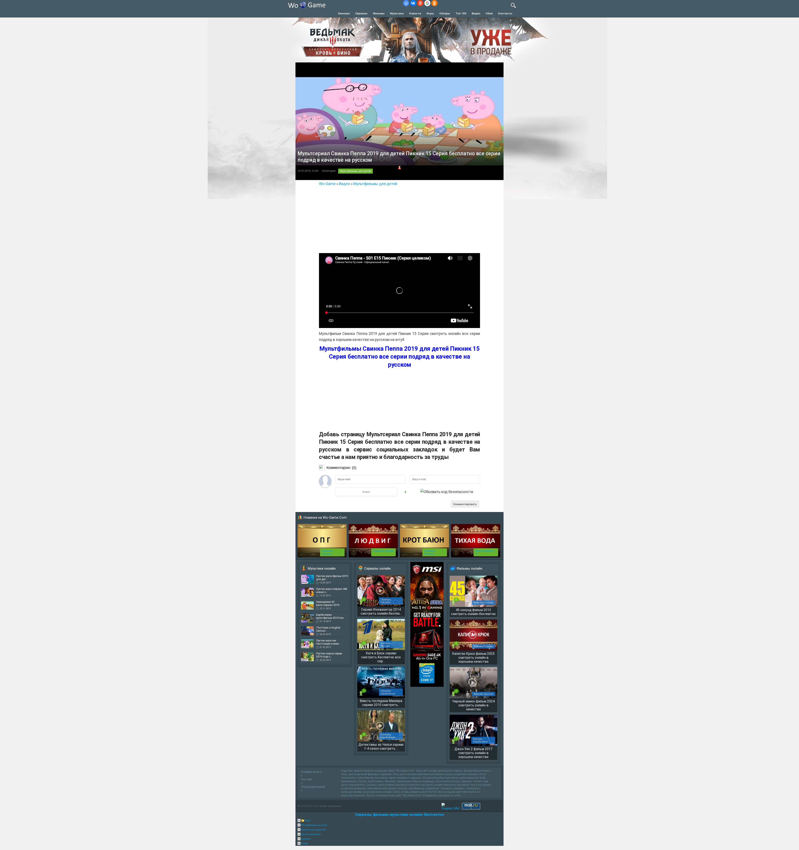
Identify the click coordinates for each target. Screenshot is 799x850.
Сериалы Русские (327, 552)
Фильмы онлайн (469, 568)
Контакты (505, 13)
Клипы (304, 843)
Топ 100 (460, 13)
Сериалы (361, 13)
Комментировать (465, 504)
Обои (489, 13)
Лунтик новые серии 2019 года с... (329, 655)
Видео (476, 13)
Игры (430, 13)
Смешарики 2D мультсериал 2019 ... (329, 603)
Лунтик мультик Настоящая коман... (328, 642)
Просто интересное (311, 834)
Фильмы (379, 13)
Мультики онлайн (322, 568)
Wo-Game (327, 183)
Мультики (397, 13)
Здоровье (306, 838)
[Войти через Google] (427, 3)
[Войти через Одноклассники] (434, 3)
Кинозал (344, 13)
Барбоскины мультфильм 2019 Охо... (331, 616)
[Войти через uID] (406, 3)
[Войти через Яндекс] (420, 3)
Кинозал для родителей (313, 829)
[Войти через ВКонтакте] (413, 3)
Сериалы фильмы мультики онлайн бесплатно (399, 814)
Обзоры (444, 13)
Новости (415, 13)
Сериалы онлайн (377, 568)
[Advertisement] (399, 218)
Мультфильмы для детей (355, 171)
